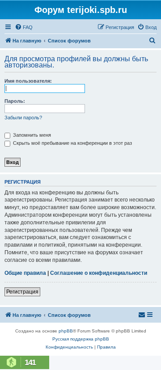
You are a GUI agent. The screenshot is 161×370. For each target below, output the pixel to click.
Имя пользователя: (28, 81)
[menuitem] (24, 27)
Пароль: (14, 101)
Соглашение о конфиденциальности (98, 273)
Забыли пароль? (23, 117)
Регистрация (22, 292)
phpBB (66, 330)
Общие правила (25, 273)
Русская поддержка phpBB (80, 338)
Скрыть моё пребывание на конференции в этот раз (72, 143)
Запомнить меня (31, 135)
